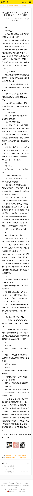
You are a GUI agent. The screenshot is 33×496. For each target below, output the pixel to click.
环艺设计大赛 (17, 6)
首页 (7, 6)
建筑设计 (24, 6)
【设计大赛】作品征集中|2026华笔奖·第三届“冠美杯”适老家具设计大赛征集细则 (9, 466)
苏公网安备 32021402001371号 (17, 491)
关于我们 (4, 483)
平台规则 (25, 483)
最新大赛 (11, 6)
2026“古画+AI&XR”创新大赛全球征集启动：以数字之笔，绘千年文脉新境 (9, 469)
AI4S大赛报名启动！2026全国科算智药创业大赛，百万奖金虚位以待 (9, 472)
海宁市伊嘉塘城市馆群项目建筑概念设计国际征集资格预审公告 (16, 457)
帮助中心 (18, 483)
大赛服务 (11, 483)
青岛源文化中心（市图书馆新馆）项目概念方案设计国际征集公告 (16, 456)
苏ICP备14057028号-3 (20, 489)
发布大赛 (24, 2)
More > (28, 463)
